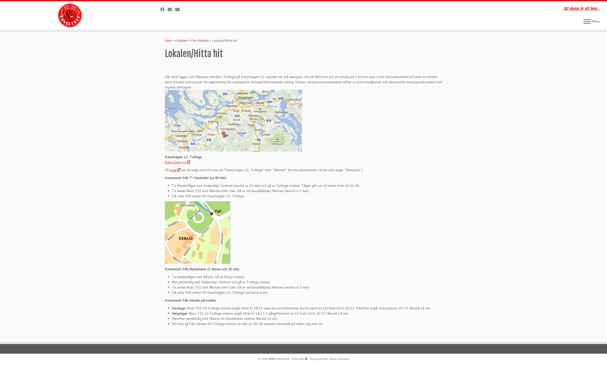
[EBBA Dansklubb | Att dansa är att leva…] (70, 15)
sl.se (173, 170)
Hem (168, 40)
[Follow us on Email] (171, 9)
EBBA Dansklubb (279, 359)
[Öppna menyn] (587, 21)
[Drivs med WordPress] (306, 358)
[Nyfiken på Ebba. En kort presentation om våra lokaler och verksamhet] (179, 9)
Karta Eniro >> (175, 162)
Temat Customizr (338, 359)
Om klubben (200, 40)
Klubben (181, 40)
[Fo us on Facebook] (164, 9)
